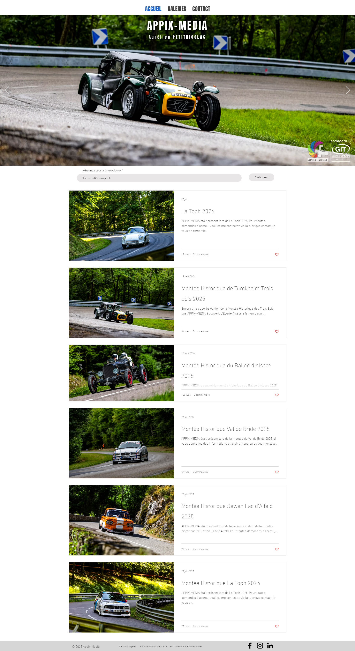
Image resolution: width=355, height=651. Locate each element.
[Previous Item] (7, 90)
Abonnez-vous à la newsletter (102, 170)
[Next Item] (348, 90)
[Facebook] (250, 646)
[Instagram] (260, 646)
